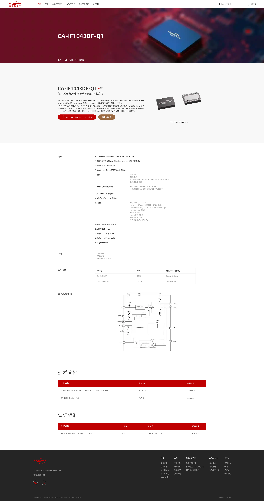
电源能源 (177, 467)
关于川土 (96, 4)
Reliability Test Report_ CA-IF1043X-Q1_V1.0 (76, 433)
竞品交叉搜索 (84, 4)
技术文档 (212, 463)
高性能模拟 (165, 470)
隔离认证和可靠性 (192, 470)
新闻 (226, 467)
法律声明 (228, 497)
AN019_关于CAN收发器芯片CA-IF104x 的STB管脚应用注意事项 (84, 390)
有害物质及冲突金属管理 (195, 467)
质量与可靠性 (57, 4)
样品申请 (212, 467)
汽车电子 (177, 470)
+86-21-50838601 (39, 475)
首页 (59, 60)
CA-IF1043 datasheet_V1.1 (70, 398)
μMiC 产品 (165, 477)
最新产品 (164, 463)
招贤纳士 (227, 470)
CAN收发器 (79, 60)
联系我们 (227, 474)
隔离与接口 (165, 467)
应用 (46, 4)
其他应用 (177, 474)
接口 (71, 60)
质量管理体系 (191, 463)
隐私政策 (221, 497)
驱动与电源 (165, 474)
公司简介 (227, 463)
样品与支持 (70, 4)
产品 (39, 4)
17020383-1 (78, 497)
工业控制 (177, 463)
